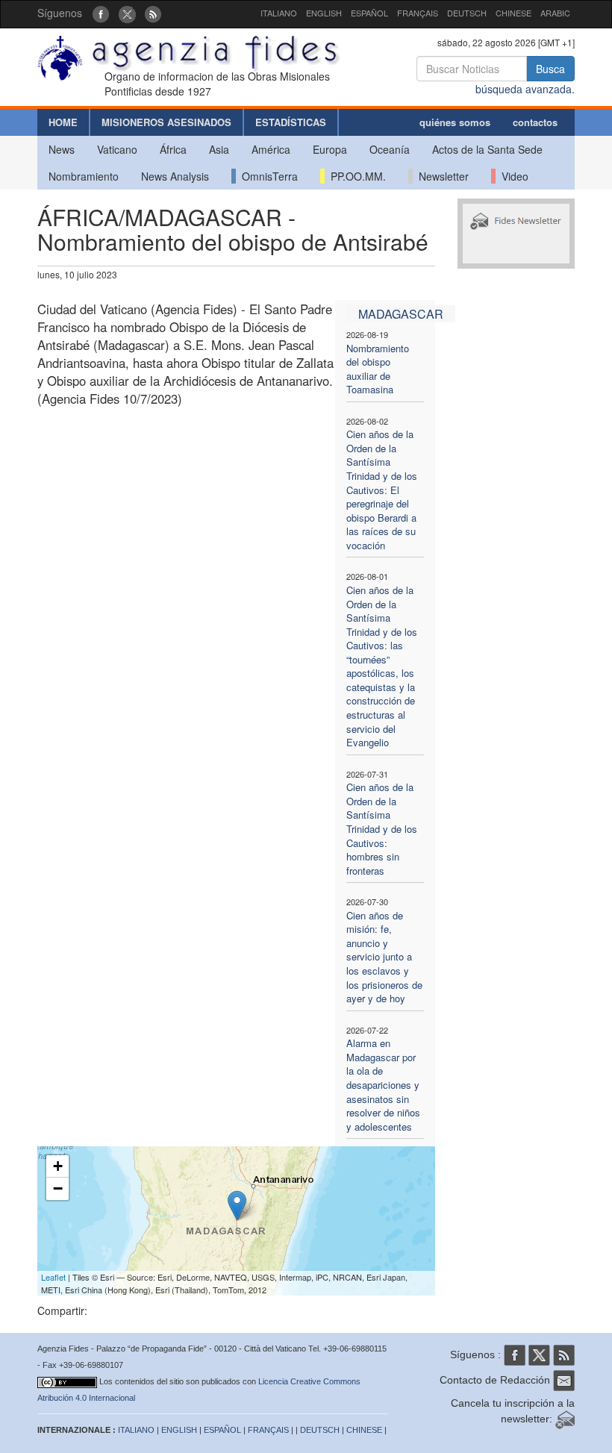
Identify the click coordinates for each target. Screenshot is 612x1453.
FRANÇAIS (417, 13)
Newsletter (441, 176)
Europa (330, 149)
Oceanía (389, 149)
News (62, 149)
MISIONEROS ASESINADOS (166, 122)
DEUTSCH (467, 13)
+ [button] (58, 1166)
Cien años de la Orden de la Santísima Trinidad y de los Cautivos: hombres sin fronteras (381, 828)
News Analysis (175, 176)
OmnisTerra (267, 176)
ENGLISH (324, 13)
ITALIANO (278, 13)
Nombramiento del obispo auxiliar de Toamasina (377, 369)
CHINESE (513, 13)
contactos (535, 122)
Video (512, 176)
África (173, 149)
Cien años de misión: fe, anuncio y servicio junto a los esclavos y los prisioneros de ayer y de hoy (384, 956)
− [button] (58, 1188)
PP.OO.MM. (355, 176)
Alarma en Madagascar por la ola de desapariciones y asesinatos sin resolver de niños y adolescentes (383, 1084)
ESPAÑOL (369, 13)
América (271, 149)
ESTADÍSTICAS (290, 122)
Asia (219, 149)
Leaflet (53, 1277)
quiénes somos (454, 122)
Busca (550, 68)
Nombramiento (84, 176)
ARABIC (555, 13)
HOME (63, 122)
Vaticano (117, 149)
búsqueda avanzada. (525, 88)
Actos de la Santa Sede (487, 149)
